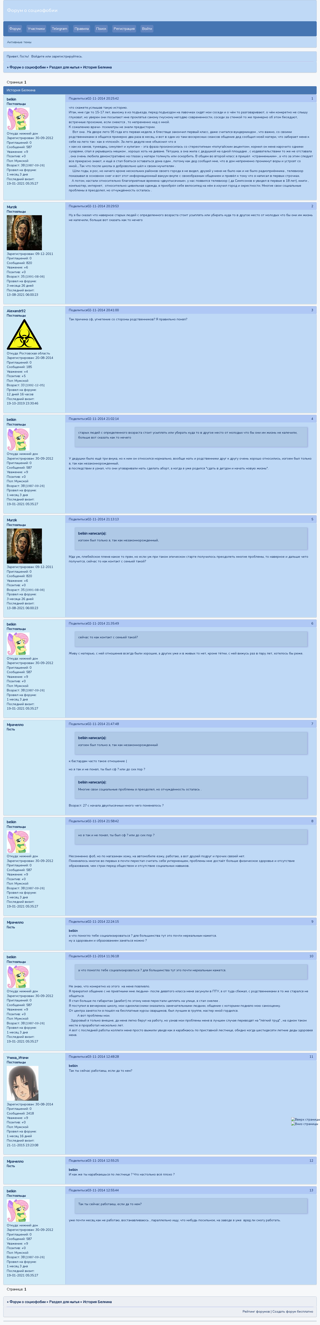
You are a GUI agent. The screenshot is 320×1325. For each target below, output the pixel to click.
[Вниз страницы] (304, 1124)
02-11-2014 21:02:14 (103, 419)
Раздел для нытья (64, 67)
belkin (11, 99)
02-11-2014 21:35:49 (103, 623)
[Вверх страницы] (305, 1119)
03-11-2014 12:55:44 (103, 1190)
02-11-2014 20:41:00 (103, 310)
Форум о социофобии (28, 67)
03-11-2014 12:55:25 (103, 1160)
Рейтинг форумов (256, 1311)
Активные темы (19, 42)
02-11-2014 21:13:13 (103, 519)
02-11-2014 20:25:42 (103, 98)
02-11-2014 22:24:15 (103, 921)
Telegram (59, 28)
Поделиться (78, 98)
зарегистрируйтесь (67, 56)
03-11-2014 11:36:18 (103, 956)
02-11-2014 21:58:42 (103, 821)
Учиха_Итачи (17, 1057)
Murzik (12, 207)
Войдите (38, 56)
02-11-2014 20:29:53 (103, 206)
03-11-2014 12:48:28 (103, 1056)
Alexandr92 (16, 311)
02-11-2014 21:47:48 (103, 724)
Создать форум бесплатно (292, 1311)
